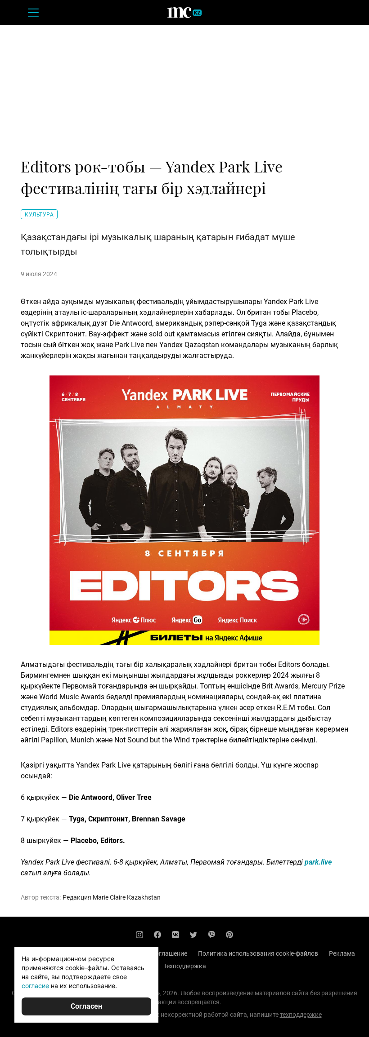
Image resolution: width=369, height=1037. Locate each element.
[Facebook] (157, 934)
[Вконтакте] (175, 934)
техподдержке (301, 1014)
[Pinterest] (229, 934)
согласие (35, 985)
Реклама (342, 953)
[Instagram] (139, 934)
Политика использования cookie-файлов (258, 953)
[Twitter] (193, 934)
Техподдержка (184, 966)
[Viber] (211, 934)
